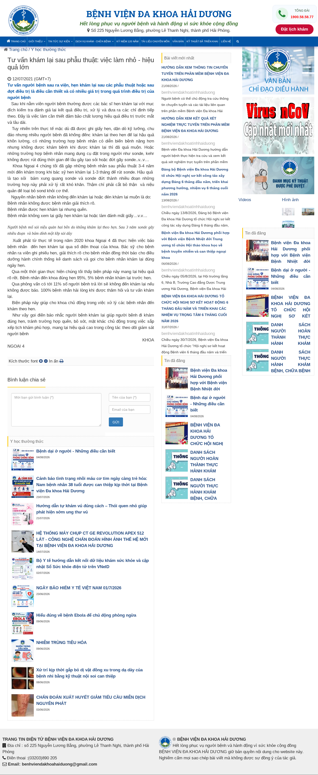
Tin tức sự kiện (59, 41)
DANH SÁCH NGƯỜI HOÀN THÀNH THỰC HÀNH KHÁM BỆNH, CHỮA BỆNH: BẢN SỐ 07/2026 (205, 471)
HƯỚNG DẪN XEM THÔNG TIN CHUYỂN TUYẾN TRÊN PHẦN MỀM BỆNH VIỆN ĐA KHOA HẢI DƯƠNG (195, 73)
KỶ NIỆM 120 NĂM (127, 41)
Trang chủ (18, 41)
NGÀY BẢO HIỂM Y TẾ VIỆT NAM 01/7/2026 (78, 588)
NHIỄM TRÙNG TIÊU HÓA (61, 642)
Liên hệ (226, 41)
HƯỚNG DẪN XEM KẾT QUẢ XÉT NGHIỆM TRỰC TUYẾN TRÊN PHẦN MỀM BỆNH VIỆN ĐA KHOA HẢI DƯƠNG (195, 124)
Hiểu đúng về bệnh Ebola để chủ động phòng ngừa (86, 615)
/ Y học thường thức (46, 49)
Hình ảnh (290, 199)
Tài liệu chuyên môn (155, 41)
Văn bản (178, 41)
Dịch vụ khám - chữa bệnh (93, 41)
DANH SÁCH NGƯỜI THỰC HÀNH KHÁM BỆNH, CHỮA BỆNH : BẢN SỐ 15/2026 (290, 364)
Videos (244, 199)
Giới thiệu (35, 41)
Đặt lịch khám (294, 29)
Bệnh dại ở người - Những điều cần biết (75, 451)
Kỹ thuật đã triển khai (202, 41)
